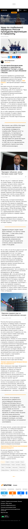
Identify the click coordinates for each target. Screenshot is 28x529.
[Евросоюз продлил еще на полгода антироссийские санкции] (14, 302)
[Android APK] (5, 516)
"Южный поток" (22, 467)
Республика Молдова (5, 464)
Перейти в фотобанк (17, 54)
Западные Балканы (5, 470)
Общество (18, 489)
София (2, 467)
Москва (13, 464)
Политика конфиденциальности (8, 505)
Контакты (3, 503)
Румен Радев (8, 467)
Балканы (23, 464)
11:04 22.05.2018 (4, 36)
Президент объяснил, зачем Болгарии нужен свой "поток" (12, 173)
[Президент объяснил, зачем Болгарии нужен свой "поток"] (14, 161)
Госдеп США (22, 470)
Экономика (11, 489)
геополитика (14, 467)
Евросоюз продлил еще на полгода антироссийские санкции (14, 314)
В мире (12, 461)
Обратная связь (4, 512)
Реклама (20, 501)
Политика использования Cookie (8, 507)
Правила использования (11, 501)
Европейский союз (14, 470)
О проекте (3, 501)
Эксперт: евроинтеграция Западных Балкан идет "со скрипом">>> (14, 362)
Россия (2, 461)
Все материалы (7, 62)
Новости (7, 461)
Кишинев (17, 461)
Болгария (18, 464)
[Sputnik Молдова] (4, 10)
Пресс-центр (9, 503)
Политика (3, 489)
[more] (25, 176)
